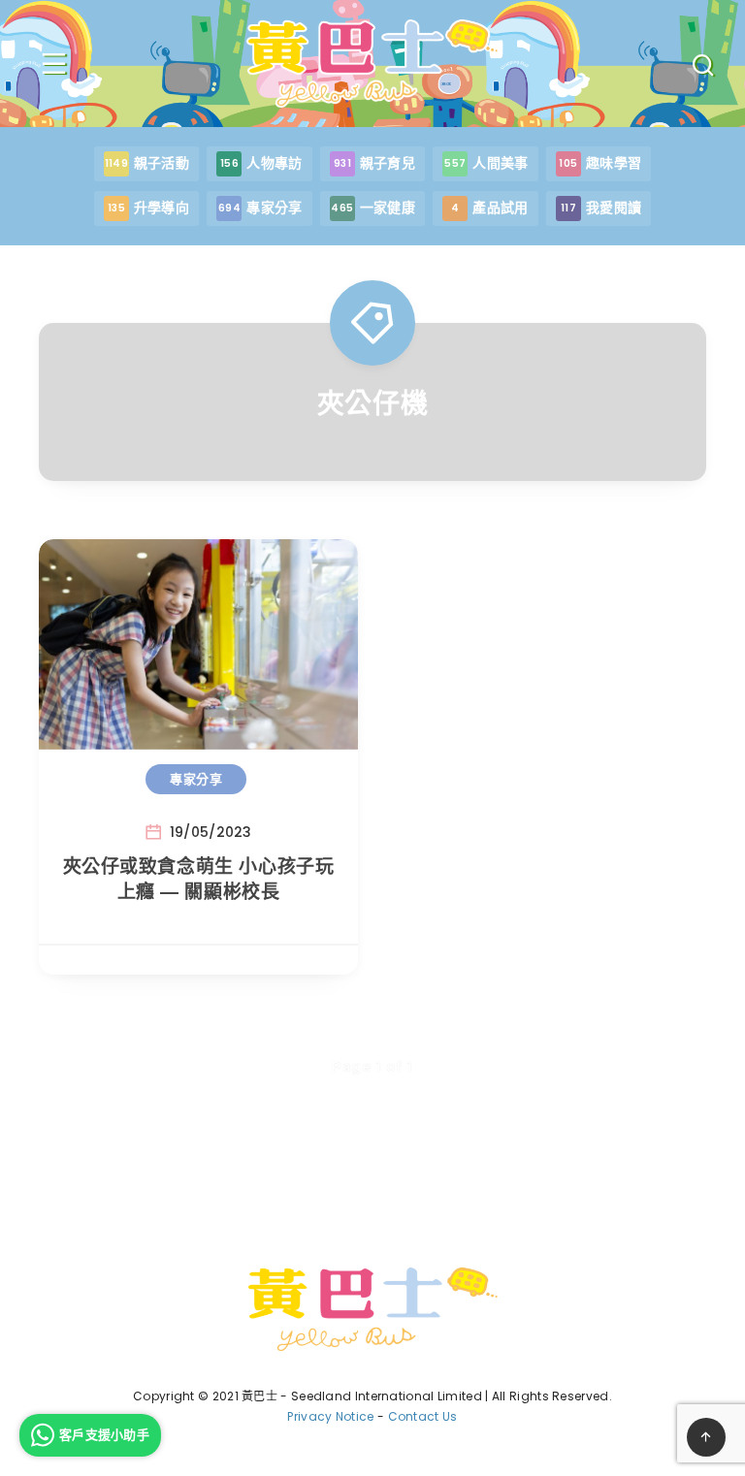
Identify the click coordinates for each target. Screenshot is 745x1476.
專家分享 (196, 778)
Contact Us (423, 1416)
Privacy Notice (330, 1416)
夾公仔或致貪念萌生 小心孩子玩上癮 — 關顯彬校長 (199, 879)
